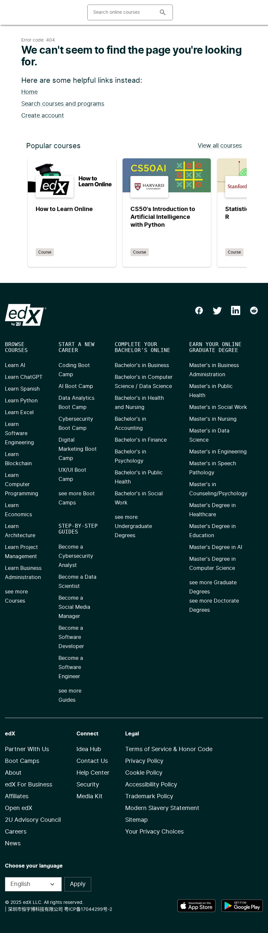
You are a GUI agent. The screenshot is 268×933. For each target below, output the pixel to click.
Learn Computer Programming (21, 484)
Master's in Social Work (218, 407)
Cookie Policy (143, 773)
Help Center (92, 773)
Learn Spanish (22, 389)
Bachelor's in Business (142, 365)
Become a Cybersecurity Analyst (76, 556)
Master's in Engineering (218, 451)
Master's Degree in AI (215, 547)
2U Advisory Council (33, 820)
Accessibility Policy (151, 785)
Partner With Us (27, 749)
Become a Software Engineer (71, 667)
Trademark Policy (149, 797)
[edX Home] (25, 315)
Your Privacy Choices (154, 832)
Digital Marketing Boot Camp (78, 449)
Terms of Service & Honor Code (168, 749)
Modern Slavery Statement (162, 808)
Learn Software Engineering (19, 433)
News (13, 844)
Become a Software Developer (71, 637)
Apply (78, 884)
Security (87, 785)
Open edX (18, 808)
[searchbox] (120, 12)
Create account (42, 116)
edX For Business (28, 785)
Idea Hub (88, 749)
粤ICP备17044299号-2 (88, 909)
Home (29, 92)
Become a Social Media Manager (74, 607)
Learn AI (15, 365)
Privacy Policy (144, 761)
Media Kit (89, 797)
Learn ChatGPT (23, 377)
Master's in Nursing (213, 419)
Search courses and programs (62, 104)
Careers (15, 832)
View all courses (220, 146)
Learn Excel (19, 412)
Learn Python (21, 400)
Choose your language (34, 866)
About (13, 773)
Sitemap (136, 820)
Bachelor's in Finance (141, 440)
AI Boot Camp (76, 386)
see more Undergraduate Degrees (133, 526)
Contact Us (92, 761)
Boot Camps (22, 761)
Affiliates (16, 797)
